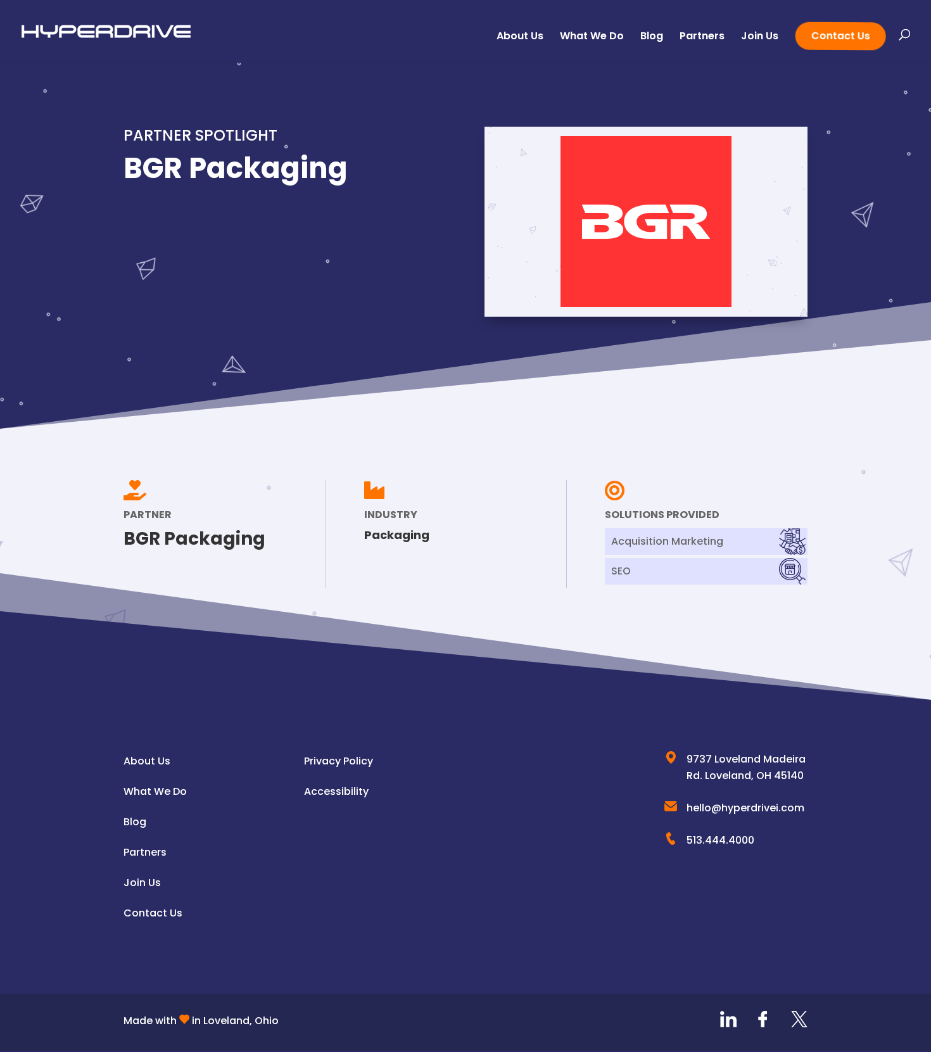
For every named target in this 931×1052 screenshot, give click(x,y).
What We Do (592, 37)
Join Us (759, 37)
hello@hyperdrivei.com (745, 808)
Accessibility (336, 791)
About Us (520, 37)
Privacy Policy (338, 761)
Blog (651, 37)
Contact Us (839, 35)
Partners (702, 37)
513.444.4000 (720, 840)
